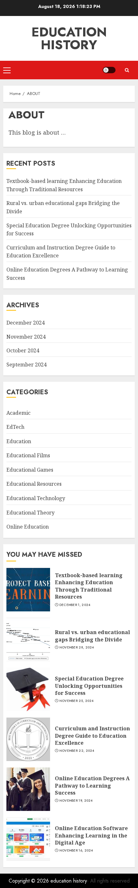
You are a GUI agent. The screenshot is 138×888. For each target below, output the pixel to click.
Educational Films (28, 455)
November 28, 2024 (76, 647)
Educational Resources (34, 483)
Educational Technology (35, 498)
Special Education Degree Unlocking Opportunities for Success (89, 685)
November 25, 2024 (76, 701)
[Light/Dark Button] (109, 70)
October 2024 (22, 350)
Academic (18, 412)
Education (18, 441)
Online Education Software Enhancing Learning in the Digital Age (91, 835)
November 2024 (26, 336)
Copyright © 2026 (29, 880)
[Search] (127, 70)
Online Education (27, 526)
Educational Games (29, 469)
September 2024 (26, 364)
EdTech (15, 426)
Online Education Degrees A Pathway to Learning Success (92, 785)
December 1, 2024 (75, 605)
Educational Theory (30, 512)
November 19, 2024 (76, 800)
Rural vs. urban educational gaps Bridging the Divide (92, 636)
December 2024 (25, 322)
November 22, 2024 (76, 751)
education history (69, 38)
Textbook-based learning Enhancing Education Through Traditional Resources (89, 586)
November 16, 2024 (76, 850)
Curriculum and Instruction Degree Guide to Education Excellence (92, 735)
